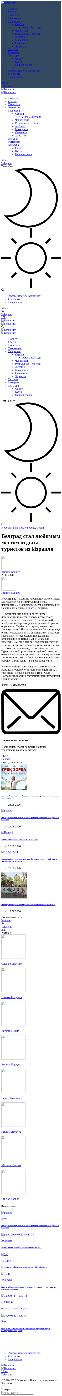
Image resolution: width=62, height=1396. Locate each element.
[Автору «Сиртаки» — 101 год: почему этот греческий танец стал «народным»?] (14, 788)
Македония (21, 39)
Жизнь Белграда (31, 27)
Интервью (14, 52)
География (14, 21)
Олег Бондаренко (11, 963)
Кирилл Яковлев (11, 1131)
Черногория (22, 30)
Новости (13, 8)
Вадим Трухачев (10, 1098)
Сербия (19, 24)
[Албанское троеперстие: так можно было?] (7, 832)
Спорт (19, 58)
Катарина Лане (10, 1030)
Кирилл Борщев (10, 571)
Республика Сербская (27, 33)
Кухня (18, 61)
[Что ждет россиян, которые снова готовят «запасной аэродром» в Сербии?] (6, 810)
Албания (20, 36)
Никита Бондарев (11, 997)
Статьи (12, 11)
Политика (14, 15)
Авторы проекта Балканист (24, 70)
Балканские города (24, 527)
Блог (4, 1218)
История (13, 49)
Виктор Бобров (10, 1198)
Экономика (15, 18)
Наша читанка (23, 64)
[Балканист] (8, 2)
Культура (13, 55)
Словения (21, 43)
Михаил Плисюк (11, 1165)
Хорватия (20, 46)
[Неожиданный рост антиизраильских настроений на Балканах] (14, 897)
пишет (30, 607)
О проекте (14, 73)
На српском (15, 77)
